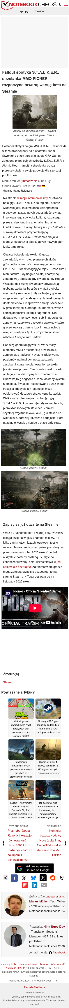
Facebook (59, 952)
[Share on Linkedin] (34, 885)
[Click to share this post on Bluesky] (33, 877)
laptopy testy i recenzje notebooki (20, 964)
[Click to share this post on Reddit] (52, 877)
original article (55, 896)
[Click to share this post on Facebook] (14, 877)
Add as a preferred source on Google (38, 868)
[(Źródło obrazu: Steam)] (33, 447)
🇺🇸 (39, 186)
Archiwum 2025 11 (15, 968)
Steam (7, 682)
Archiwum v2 (58, 964)
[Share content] (5, 878)
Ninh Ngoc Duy (54, 926)
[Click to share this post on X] (43, 877)
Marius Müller (38, 901)
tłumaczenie (30, 181)
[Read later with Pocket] (62, 877)
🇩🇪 (43, 186)
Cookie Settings (34, 987)
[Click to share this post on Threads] (23, 877)
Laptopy (23, 11)
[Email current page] (44, 885)
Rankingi (40, 11)
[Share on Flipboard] (24, 885)
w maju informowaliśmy (32, 198)
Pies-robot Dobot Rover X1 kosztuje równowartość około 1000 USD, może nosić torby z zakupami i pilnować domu (20, 845)
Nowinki (44, 964)
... (64, 11)
